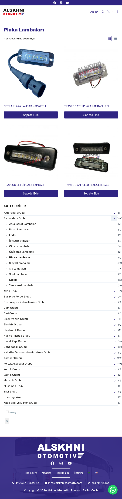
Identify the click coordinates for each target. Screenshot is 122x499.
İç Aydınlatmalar (19, 240)
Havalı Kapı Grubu (15, 341)
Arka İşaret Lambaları (22, 223)
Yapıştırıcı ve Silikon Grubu (20, 402)
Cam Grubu (11, 307)
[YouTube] (67, 2)
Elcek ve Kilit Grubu (16, 318)
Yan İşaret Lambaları (22, 285)
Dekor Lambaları (19, 229)
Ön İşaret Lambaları (21, 251)
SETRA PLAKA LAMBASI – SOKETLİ (25, 106)
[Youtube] (70, 463)
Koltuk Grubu (12, 369)
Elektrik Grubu (13, 324)
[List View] (115, 38)
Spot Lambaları (18, 274)
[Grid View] (109, 38)
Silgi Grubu (10, 391)
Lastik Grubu (12, 374)
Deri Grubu (10, 313)
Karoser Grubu (13, 358)
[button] (113, 490)
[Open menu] (117, 11)
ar (92, 11)
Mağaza (46, 473)
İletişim (78, 473)
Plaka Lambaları (20, 257)
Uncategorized (13, 397)
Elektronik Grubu (14, 330)
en (96, 11)
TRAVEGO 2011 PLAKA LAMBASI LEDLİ (87, 106)
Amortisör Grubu (14, 212)
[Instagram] (61, 2)
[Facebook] (55, 2)
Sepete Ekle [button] (31, 115)
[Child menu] (114, 213)
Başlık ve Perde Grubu (17, 296)
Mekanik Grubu (13, 380)
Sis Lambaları (17, 268)
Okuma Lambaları (20, 246)
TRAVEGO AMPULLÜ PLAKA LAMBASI (86, 185)
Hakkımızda (63, 473)
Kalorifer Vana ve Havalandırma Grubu (27, 352)
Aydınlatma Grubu (15, 218)
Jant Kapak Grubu (15, 346)
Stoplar (13, 279)
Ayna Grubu (11, 291)
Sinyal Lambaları (19, 263)
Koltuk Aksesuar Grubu (18, 363)
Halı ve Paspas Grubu (17, 335)
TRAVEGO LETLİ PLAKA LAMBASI (24, 185)
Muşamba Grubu (14, 386)
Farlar (12, 235)
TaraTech (92, 490)
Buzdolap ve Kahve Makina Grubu (24, 302)
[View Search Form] (103, 12)
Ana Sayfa (31, 473)
